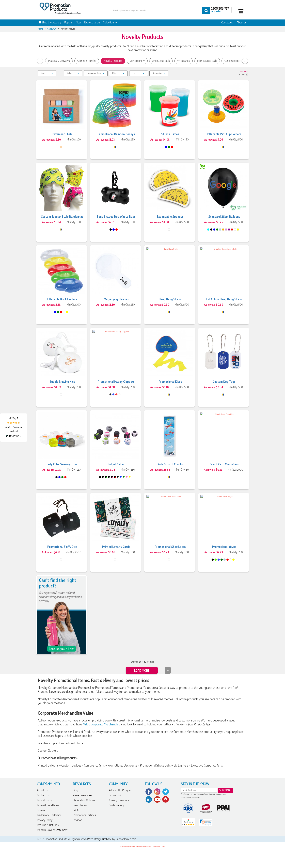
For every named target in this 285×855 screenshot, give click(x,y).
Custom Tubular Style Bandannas (62, 216)
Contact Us (43, 795)
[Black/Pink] (112, 477)
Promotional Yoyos (224, 546)
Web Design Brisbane (100, 839)
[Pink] (226, 229)
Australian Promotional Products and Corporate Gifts (142, 846)
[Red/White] (116, 394)
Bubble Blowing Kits (62, 381)
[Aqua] (208, 229)
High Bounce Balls (207, 61)
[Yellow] (238, 229)
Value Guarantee (82, 795)
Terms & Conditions (48, 805)
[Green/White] (124, 477)
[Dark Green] (221, 559)
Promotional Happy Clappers (116, 381)
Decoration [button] (157, 73)
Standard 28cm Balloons (224, 216)
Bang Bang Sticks (170, 299)
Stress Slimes (170, 134)
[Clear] (115, 559)
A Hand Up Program (120, 790)
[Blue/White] (113, 394)
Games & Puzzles (86, 61)
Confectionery (137, 61)
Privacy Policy (44, 820)
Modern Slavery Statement (52, 830)
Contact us (227, 22)
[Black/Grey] (109, 477)
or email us (216, 11)
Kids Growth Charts (170, 464)
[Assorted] (61, 559)
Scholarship (115, 795)
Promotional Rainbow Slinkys (116, 134)
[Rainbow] (115, 147)
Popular (68, 22)
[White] (119, 229)
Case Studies (80, 805)
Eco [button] (134, 73)
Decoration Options (84, 800)
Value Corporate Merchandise (101, 724)
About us (241, 22)
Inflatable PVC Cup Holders (224, 134)
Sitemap (41, 810)
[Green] (169, 147)
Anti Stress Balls (161, 61)
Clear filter (243, 71)
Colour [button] (70, 73)
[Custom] (223, 147)
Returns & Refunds (48, 825)
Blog (75, 790)
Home (40, 28)
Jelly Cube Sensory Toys (62, 464)
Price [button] (114, 73)
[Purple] (229, 229)
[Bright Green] (215, 559)
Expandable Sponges (170, 216)
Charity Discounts (119, 800)
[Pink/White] (127, 477)
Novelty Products (113, 61)
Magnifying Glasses (116, 299)
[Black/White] (110, 394)
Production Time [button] (94, 73)
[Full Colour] (61, 229)
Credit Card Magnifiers (224, 464)
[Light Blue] (220, 229)
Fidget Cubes (116, 464)
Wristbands (183, 61)
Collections (109, 22)
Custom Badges (233, 61)
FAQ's (76, 810)
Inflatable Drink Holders (62, 299)
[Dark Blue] (218, 559)
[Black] (110, 229)
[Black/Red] (115, 477)
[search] (206, 10)
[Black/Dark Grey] (103, 477)
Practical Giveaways (59, 61)
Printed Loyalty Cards (116, 546)
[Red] (172, 147)
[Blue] (166, 147)
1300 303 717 (220, 8)
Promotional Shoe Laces (170, 546)
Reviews (77, 820)
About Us (42, 790)
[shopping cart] (240, 11)
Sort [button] (43, 73)
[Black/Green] (106, 477)
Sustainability (116, 805)
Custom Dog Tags (224, 381)
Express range (92, 22)
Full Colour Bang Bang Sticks (224, 299)
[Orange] (223, 229)
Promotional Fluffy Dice (62, 546)
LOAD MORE (141, 670)
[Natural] (61, 147)
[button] (13, 427)
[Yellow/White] (130, 477)
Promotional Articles (84, 815)
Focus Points (44, 800)
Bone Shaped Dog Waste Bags (116, 216)
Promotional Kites (170, 381)
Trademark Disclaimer (49, 815)
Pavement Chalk (62, 134)
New (78, 22)
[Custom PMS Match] (169, 312)
